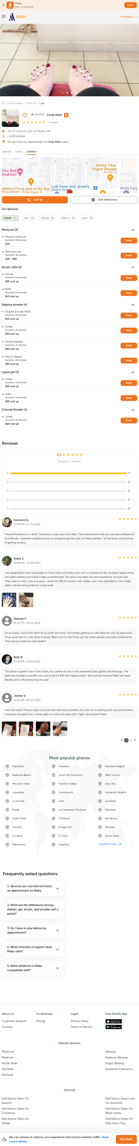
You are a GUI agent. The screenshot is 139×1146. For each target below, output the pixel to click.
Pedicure (7, 1057)
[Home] (17, 17)
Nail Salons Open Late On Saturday (120, 1101)
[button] (69, 231)
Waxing (110, 1051)
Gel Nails (7, 1075)
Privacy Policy (80, 1021)
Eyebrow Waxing (116, 1057)
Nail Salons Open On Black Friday (119, 1111)
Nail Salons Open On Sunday (15, 1101)
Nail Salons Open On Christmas (15, 1111)
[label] (3, 103)
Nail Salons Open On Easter (15, 1121)
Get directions (107, 199)
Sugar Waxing (115, 1063)
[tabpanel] (69, 328)
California (31, 103)
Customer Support (14, 1021)
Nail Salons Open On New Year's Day (119, 1121)
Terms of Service (81, 1027)
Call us (38, 199)
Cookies (7, 1027)
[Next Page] (135, 740)
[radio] (28, 122)
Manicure (8, 1051)
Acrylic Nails (9, 1063)
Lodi (41, 103)
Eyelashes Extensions (119, 1069)
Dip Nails (7, 1069)
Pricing (40, 1021)
